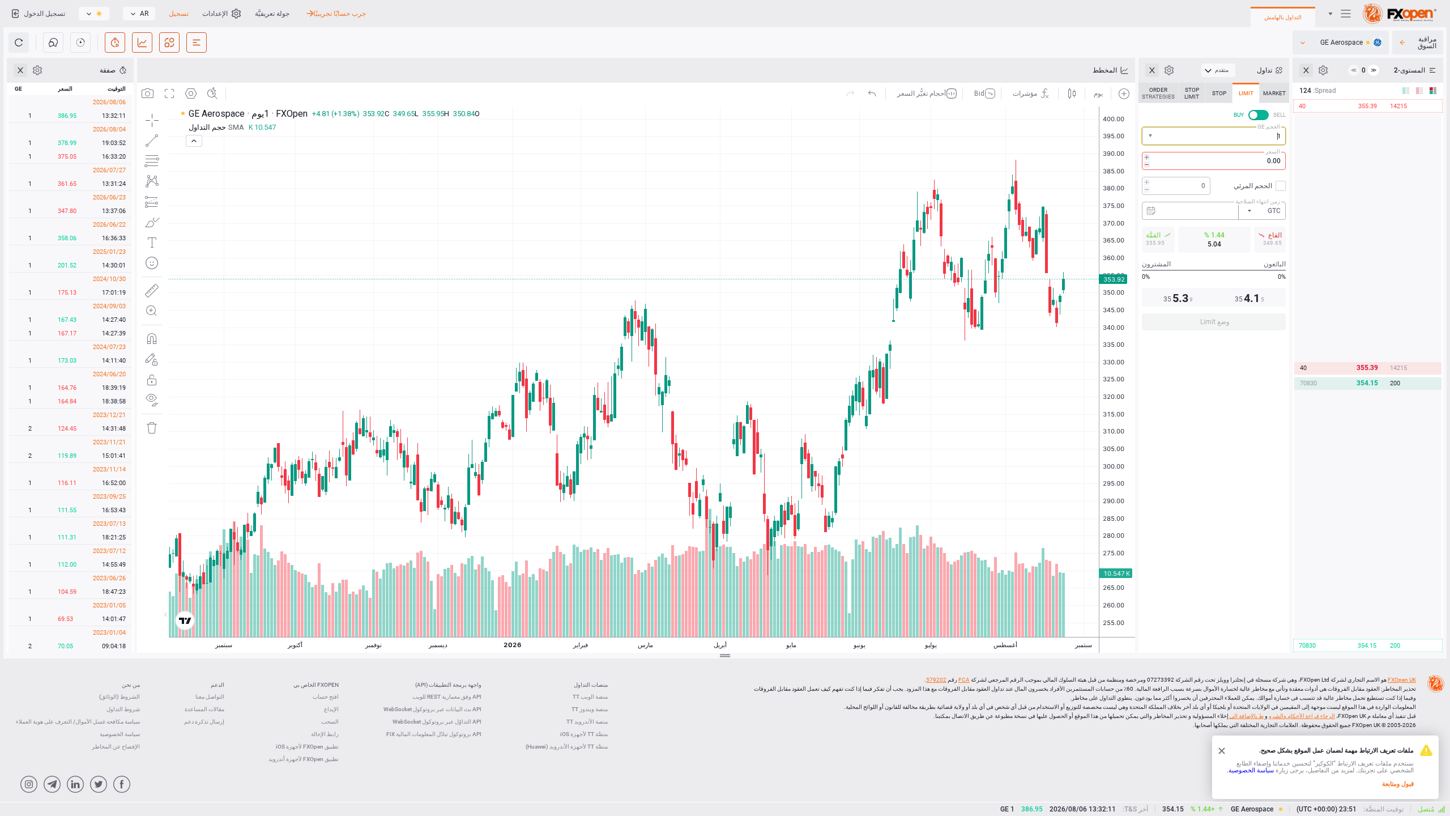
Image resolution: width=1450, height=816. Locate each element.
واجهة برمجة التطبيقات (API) (448, 685)
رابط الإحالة (325, 734)
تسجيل (179, 14)
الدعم (217, 685)
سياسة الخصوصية (120, 734)
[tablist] (1213, 210)
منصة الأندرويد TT (587, 722)
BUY (1239, 115)
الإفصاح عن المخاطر (116, 746)
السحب (330, 722)
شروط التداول (123, 709)
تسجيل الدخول (44, 14)
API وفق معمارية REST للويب (446, 697)
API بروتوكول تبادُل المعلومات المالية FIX (433, 734)
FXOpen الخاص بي (316, 685)
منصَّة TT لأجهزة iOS (584, 734)
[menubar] (1218, 70)
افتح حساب (326, 697)
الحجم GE (1268, 127)
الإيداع (331, 709)
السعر (1272, 151)
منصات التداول (591, 685)
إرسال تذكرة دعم (204, 722)
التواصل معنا (209, 697)
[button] (1149, 136)
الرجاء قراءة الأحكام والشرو (1302, 716)
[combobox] (1214, 136)
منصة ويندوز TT (590, 709)
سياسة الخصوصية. (1250, 770)
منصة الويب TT (590, 697)
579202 (936, 680)
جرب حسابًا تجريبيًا (339, 14)
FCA (964, 680)
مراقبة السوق (1427, 42)
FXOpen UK (1402, 680)
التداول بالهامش (1283, 17)
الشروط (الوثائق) (119, 697)
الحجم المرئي (1253, 186)
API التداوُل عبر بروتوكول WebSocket (437, 722)
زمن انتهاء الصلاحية (1257, 201)
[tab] (1274, 93)
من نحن (131, 685)
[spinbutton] (1214, 161)
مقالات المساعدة (204, 709)
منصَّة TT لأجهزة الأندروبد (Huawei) (567, 746)
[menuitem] (1218, 70)
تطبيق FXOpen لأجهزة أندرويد (303, 759)
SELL (1279, 115)
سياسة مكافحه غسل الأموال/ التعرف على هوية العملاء (78, 722)
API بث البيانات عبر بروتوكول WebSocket (432, 709)
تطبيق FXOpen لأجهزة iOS (307, 746)
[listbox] (139, 13)
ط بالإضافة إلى (1246, 716)
